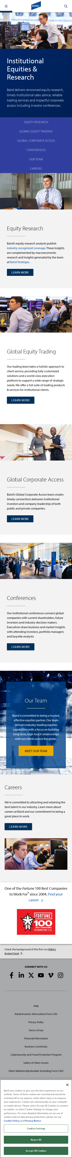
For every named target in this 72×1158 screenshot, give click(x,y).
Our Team (36, 159)
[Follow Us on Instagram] (60, 975)
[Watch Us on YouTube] (41, 975)
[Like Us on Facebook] (11, 975)
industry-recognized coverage (26, 248)
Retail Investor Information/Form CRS (36, 1014)
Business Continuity (36, 1046)
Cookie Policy (12, 1120)
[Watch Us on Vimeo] (50, 975)
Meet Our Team (36, 751)
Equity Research (36, 122)
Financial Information (36, 1038)
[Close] (67, 1085)
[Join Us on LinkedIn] (21, 975)
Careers (36, 168)
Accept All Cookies (36, 1150)
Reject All (36, 1139)
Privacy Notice (33, 1120)
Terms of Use (36, 1030)
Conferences (36, 150)
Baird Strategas (19, 262)
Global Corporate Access (36, 140)
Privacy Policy (36, 1022)
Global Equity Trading (36, 131)
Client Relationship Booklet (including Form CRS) (36, 1071)
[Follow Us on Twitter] (31, 975)
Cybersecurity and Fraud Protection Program (36, 1054)
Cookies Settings (36, 1128)
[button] (6, 6)
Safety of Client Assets (36, 1063)
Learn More (20, 272)
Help (36, 1006)
